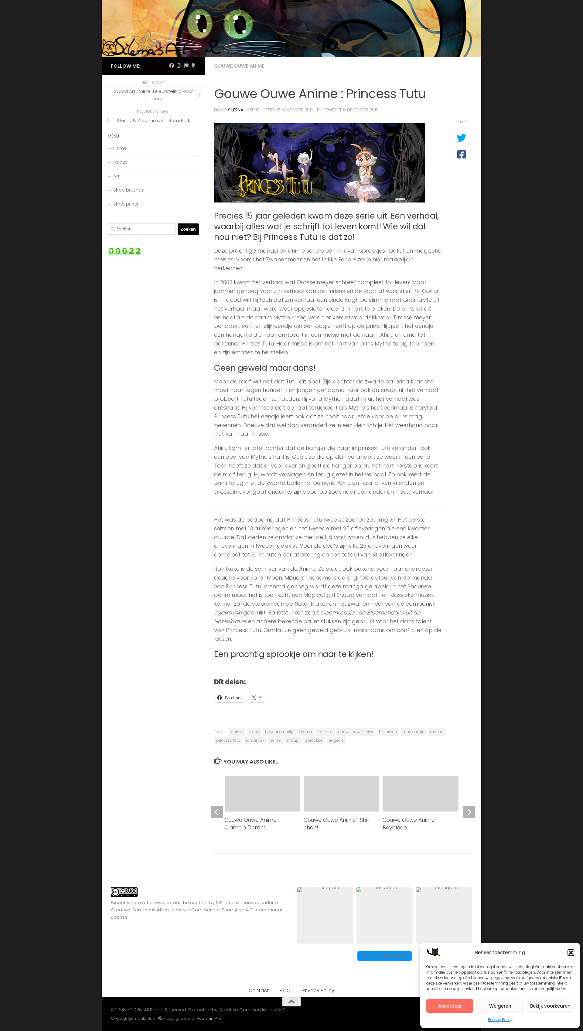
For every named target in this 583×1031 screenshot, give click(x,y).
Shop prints (125, 204)
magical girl (413, 731)
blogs (254, 731)
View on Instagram (387, 955)
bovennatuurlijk (279, 731)
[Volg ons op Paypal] (193, 65)
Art (116, 176)
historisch (388, 731)
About (120, 162)
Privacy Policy (500, 1019)
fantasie (325, 731)
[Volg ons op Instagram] (178, 65)
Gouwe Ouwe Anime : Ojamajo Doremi (251, 824)
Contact (259, 990)
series (275, 740)
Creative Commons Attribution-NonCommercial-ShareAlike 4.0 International (196, 910)
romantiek (255, 740)
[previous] (217, 812)
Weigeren (500, 1006)
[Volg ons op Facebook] (171, 65)
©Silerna (225, 902)
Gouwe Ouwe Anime (239, 66)
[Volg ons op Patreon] (186, 65)
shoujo (293, 740)
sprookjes (314, 740)
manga (437, 731)
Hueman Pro (208, 1018)
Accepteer (450, 1006)
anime (237, 731)
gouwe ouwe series (355, 731)
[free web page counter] (124, 253)
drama (305, 731)
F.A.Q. (286, 990)
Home (120, 148)
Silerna (235, 110)
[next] (469, 812)
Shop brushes (128, 190)
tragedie (336, 740)
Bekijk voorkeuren (550, 1006)
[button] (571, 953)
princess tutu (228, 740)
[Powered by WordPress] (160, 1018)
